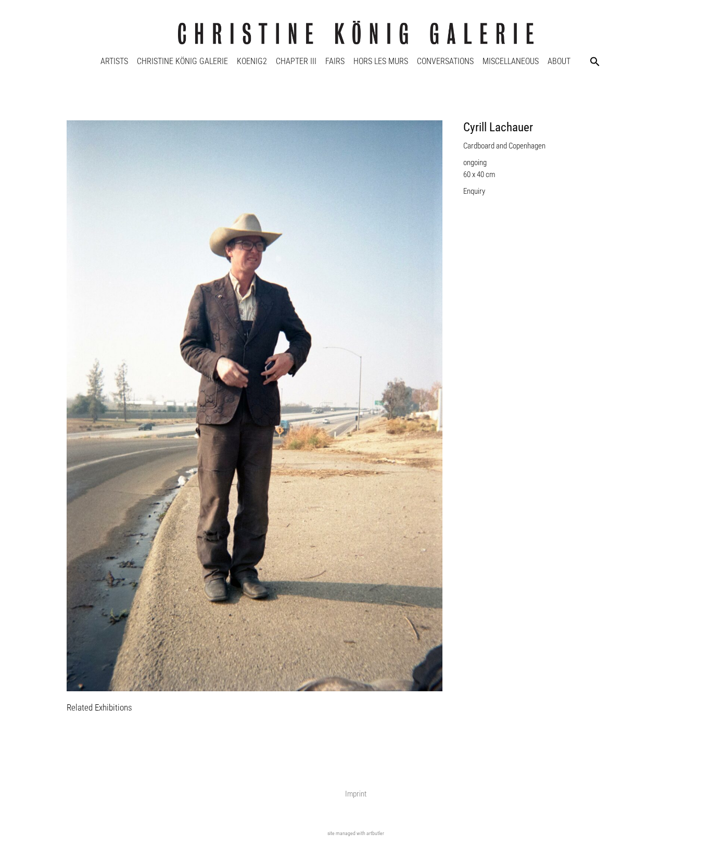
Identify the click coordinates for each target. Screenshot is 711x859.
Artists (114, 61)
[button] (595, 61)
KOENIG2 (252, 61)
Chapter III (296, 61)
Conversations (445, 61)
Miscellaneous (511, 61)
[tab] (99, 708)
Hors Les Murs (380, 61)
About (559, 61)
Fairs (335, 61)
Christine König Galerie (182, 61)
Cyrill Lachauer (498, 127)
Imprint (355, 794)
